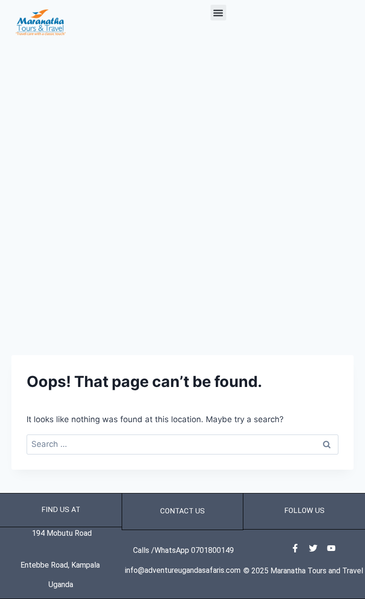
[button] (218, 12)
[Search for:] (182, 444)
